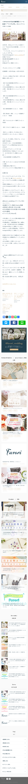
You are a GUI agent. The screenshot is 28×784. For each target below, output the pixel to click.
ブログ (2, 5)
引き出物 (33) (6, 753)
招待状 (10, 7)
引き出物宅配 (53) (7, 750)
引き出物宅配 (17, 435)
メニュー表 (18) (7, 771)
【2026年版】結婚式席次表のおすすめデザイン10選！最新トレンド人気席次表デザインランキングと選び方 (13, 514)
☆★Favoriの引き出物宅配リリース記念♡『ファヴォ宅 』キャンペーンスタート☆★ (14, 24)
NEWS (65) (6, 746)
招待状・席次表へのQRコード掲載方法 (16, 652)
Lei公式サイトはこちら (9, 284)
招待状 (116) (6, 739)
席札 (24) (5, 760)
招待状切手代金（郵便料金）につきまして (12, 461)
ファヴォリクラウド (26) (9, 757)
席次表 (18, 7)
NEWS (2, 7)
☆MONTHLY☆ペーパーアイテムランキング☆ (12, 408)
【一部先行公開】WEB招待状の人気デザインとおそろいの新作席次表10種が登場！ (17, 661)
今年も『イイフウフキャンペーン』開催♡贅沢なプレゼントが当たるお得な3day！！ (7, 307)
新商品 (10, 384)
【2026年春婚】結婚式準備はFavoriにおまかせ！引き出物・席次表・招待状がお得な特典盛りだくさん (16, 708)
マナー (25, 7)
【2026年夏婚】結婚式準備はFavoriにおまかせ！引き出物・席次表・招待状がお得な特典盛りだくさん (14, 605)
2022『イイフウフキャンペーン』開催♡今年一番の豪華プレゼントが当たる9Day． (19, 296)
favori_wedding (19, 55)
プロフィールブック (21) (9, 768)
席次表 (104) (6, 743)
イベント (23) (6, 764)
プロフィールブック (12, 382)
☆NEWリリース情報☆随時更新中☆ (10, 380)
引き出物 (10, 435)
